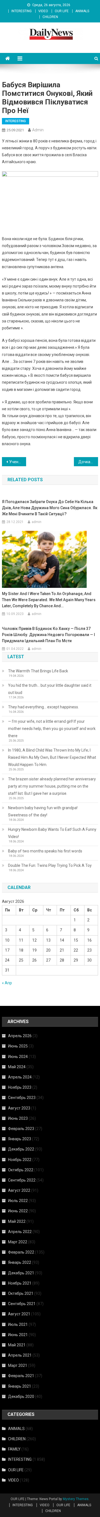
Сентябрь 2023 (22, 1097)
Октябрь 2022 (20, 1170)
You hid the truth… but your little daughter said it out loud (49, 689)
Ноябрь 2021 (19, 1283)
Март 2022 (17, 1242)
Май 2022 (17, 1221)
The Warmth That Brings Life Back (38, 671)
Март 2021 (17, 1365)
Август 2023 (19, 1108)
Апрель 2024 (20, 1077)
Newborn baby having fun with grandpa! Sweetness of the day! (43, 811)
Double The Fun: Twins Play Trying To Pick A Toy (50, 865)
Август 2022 (19, 1190)
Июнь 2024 (18, 1056)
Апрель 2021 (20, 1355)
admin (38, 130)
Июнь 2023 (18, 1118)
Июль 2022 (18, 1200)
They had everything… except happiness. (43, 707)
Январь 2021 (19, 1386)
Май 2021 (17, 1345)
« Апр (7, 983)
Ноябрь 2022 (19, 1159)
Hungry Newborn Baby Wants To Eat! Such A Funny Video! (52, 833)
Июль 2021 (18, 1324)
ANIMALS (82, 11)
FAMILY (14, 1449)
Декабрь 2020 (21, 1396)
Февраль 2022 (21, 1252)
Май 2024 (17, 1067)
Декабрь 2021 (21, 1273)
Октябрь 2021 (20, 1293)
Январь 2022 (19, 1262)
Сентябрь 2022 (22, 1180)
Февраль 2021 (21, 1376)
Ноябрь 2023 (19, 1087)
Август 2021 (19, 1314)
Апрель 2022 (20, 1231)
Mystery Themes (76, 1499)
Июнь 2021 (18, 1334)
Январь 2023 (19, 1139)
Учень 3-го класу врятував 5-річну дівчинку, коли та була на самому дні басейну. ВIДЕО (17, 462)
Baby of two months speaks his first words (45, 851)
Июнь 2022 (18, 1211)
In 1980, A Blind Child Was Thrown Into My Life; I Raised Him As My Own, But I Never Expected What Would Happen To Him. (52, 757)
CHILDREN (50, 17)
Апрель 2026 (20, 1036)
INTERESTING (21, 11)
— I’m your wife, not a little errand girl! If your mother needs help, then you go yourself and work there (52, 728)
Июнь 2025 (18, 1046)
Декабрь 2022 (21, 1149)
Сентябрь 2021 (22, 1303)
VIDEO (43, 11)
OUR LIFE (62, 11)
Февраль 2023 (21, 1128)
